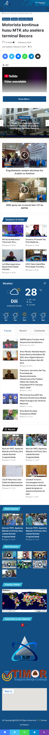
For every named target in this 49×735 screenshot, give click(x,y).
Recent (23, 330)
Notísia (14, 13)
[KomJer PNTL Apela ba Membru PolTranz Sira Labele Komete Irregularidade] (12, 440)
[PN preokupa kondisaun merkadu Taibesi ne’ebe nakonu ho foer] (40, 564)
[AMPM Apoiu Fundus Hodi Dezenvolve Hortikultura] (10, 343)
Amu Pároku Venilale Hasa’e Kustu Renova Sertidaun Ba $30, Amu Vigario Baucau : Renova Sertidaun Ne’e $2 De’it (32, 357)
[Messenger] (18, 56)
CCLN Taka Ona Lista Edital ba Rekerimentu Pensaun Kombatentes (12, 482)
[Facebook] (5, 56)
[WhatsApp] (24, 56)
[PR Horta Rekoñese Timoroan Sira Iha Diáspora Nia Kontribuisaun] (12, 231)
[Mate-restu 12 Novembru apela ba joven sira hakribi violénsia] (9, 555)
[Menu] (1, 9)
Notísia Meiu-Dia (25, 13)
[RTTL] (24, 3)
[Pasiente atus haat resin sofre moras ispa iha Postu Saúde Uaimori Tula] (9, 573)
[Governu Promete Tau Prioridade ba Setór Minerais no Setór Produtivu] (36, 231)
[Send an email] (13, 42)
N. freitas (9, 42)
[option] (24, 123)
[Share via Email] (38, 56)
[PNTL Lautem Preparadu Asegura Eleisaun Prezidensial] (24, 555)
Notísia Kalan (24, 117)
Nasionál (6, 19)
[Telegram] (31, 56)
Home (6, 13)
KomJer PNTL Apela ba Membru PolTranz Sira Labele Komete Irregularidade (24, 126)
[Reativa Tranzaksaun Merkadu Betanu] (9, 564)
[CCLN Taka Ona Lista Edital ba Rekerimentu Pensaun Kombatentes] (12, 471)
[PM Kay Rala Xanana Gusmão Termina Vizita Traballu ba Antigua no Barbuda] (40, 555)
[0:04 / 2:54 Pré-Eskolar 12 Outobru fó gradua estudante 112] (24, 564)
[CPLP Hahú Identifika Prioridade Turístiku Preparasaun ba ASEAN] (36, 255)
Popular (8, 330)
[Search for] (47, 9)
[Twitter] (11, 56)
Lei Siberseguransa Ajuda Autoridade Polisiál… (11, 266)
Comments (39, 330)
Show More (23, 99)
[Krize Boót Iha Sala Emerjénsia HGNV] (10, 415)
